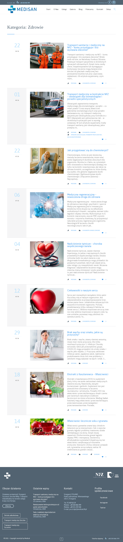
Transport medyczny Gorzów (14, 520)
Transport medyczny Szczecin (11, 526)
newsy (92, 230)
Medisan (73, 83)
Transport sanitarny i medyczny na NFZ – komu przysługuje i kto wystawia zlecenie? (86, 47)
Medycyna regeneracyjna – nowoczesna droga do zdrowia (83, 195)
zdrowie (97, 454)
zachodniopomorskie (74, 137)
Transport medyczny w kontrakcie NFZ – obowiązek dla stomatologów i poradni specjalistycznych (88, 96)
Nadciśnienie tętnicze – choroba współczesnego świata (84, 244)
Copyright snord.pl (16, 538)
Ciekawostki (86, 83)
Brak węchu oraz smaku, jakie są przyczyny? (85, 333)
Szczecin (80, 134)
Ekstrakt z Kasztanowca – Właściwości (87, 374)
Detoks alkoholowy (11, 515)
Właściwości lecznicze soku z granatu (87, 421)
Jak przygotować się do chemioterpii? (87, 150)
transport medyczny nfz (94, 134)
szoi (84, 134)
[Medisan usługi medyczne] (22, 9)
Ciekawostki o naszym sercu (82, 290)
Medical (27, 538)
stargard (74, 134)
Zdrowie (93, 83)
